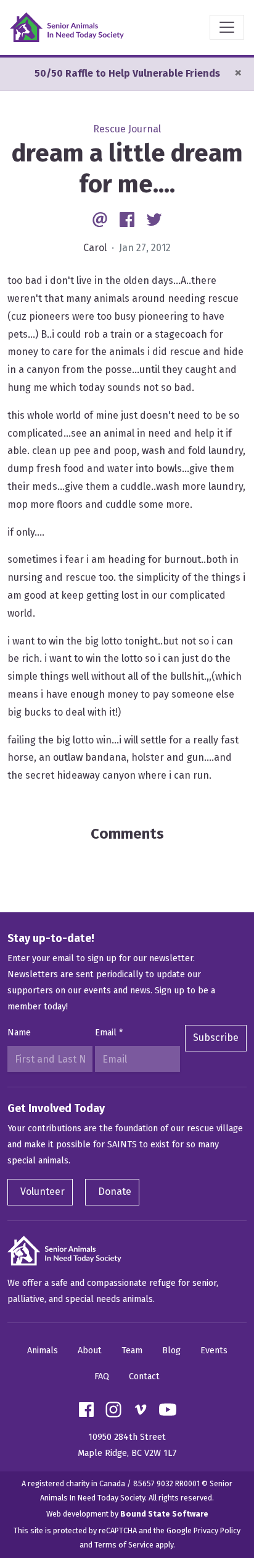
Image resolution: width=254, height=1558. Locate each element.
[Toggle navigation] (227, 27)
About (90, 1350)
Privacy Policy (217, 1530)
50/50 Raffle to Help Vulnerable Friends (127, 73)
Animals (42, 1350)
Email (109, 1032)
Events (213, 1350)
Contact (144, 1376)
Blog (171, 1350)
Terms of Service (124, 1544)
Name (19, 1032)
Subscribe (216, 1037)
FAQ (101, 1376)
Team (131, 1350)
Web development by (127, 1513)
